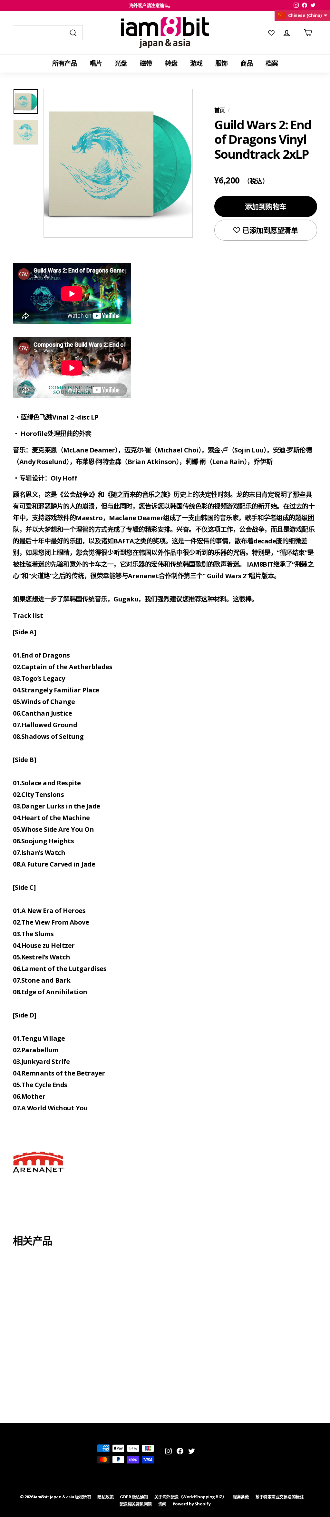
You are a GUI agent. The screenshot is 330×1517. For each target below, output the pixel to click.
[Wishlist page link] (271, 32)
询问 (162, 1504)
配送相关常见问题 (136, 1504)
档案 (272, 63)
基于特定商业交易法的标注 (279, 1497)
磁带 (146, 63)
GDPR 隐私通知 (134, 1497)
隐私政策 (105, 1497)
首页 (219, 110)
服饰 (221, 63)
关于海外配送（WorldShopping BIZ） (190, 1497)
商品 (246, 63)
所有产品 (64, 63)
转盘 (171, 63)
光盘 (121, 63)
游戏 (196, 63)
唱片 (96, 63)
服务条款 (241, 1497)
